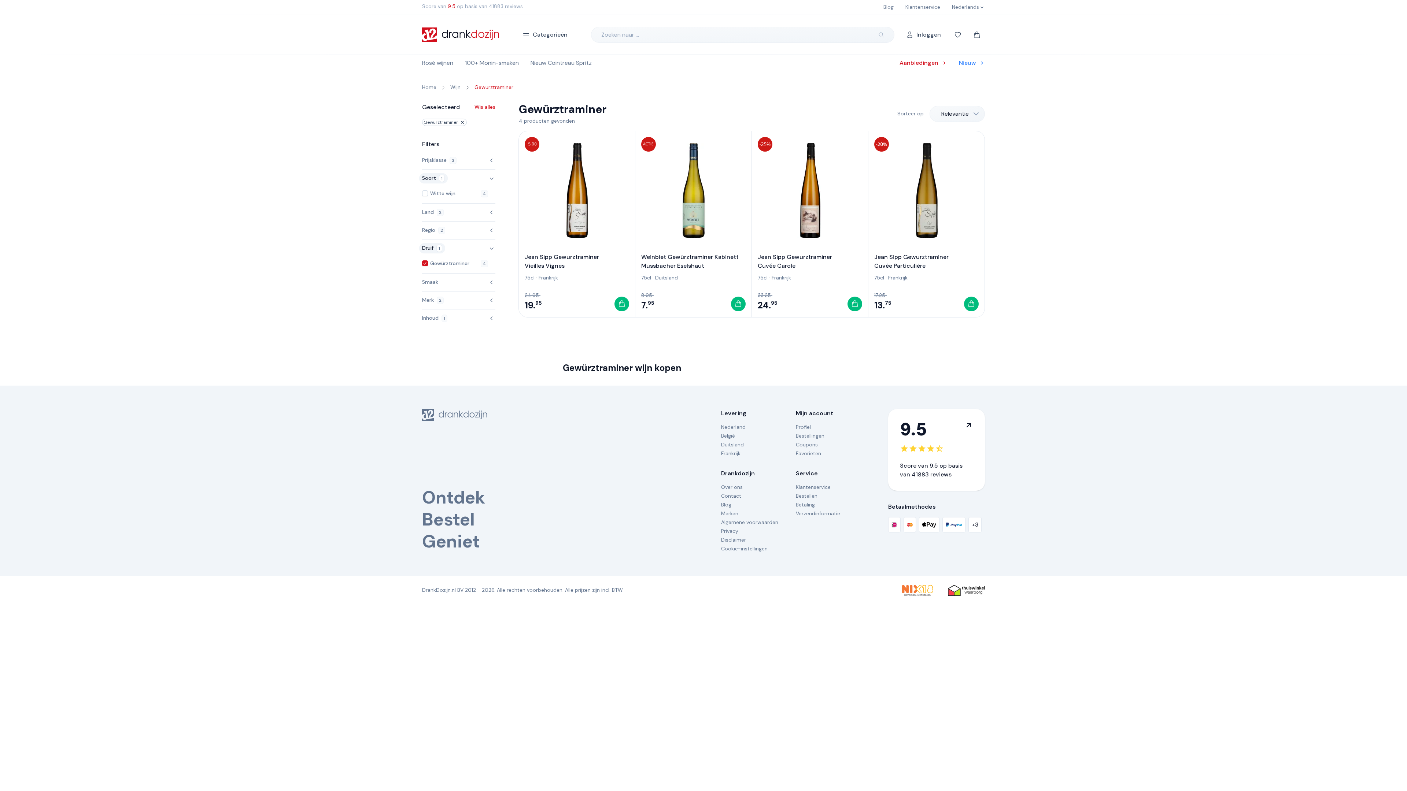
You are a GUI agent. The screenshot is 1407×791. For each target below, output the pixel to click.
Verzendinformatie (818, 513)
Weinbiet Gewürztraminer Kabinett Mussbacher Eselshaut (690, 261)
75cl (530, 277)
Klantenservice (813, 487)
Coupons (807, 444)
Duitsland (666, 277)
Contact (731, 496)
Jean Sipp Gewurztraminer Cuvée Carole (795, 261)
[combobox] (957, 114)
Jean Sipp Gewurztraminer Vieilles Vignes (562, 261)
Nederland (733, 427)
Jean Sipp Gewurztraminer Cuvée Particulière (911, 261)
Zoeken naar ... (620, 34)
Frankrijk (548, 277)
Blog (726, 504)
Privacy (729, 531)
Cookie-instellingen (744, 548)
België (728, 435)
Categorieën (550, 34)
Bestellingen (810, 435)
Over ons (732, 487)
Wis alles (484, 107)
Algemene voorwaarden (749, 522)
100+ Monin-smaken (492, 63)
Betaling (805, 504)
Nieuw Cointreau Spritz (561, 63)
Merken (729, 513)
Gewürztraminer (441, 122)
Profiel (803, 427)
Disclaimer (733, 539)
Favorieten (808, 453)
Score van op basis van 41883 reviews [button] (472, 6)
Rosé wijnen (437, 63)
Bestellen (806, 496)
